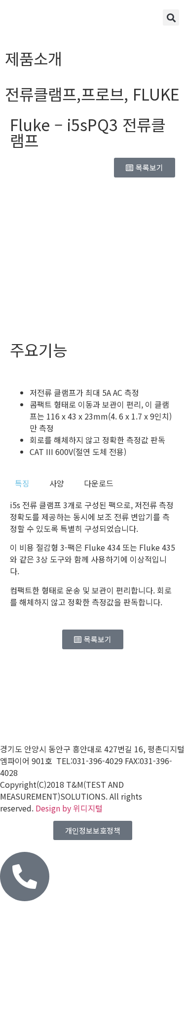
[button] (171, 17)
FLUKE (156, 93)
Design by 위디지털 (69, 808)
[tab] (22, 483)
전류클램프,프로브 (64, 93)
